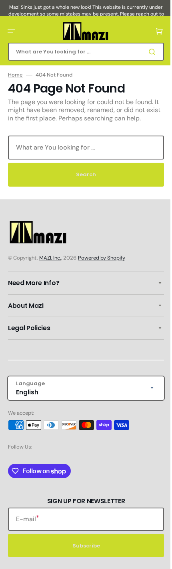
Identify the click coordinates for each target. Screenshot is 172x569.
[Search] (147, 52)
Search (83, 174)
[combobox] (83, 52)
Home (15, 75)
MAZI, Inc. (50, 257)
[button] (11, 31)
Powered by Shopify (101, 257)
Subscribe (83, 545)
